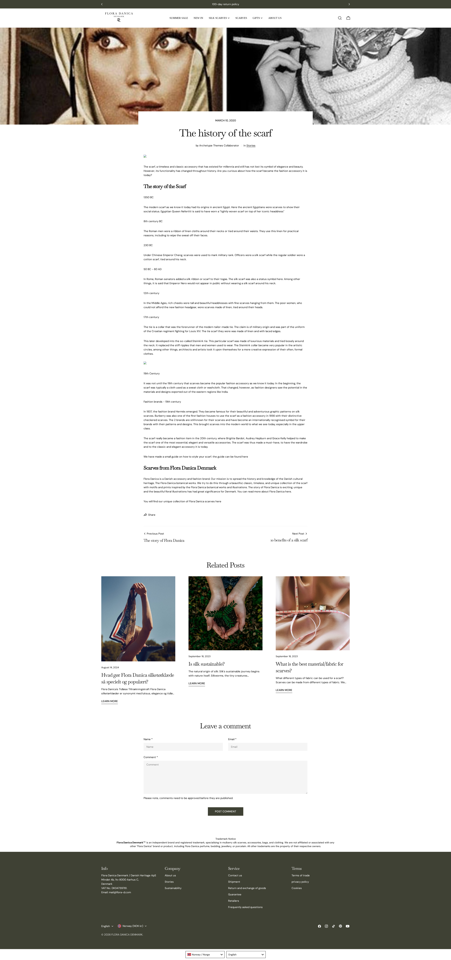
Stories (250, 145)
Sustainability (173, 888)
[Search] (339, 17)
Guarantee (234, 894)
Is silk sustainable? (207, 664)
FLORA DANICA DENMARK (127, 934)
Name (148, 739)
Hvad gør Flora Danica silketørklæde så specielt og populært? (137, 678)
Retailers (233, 901)
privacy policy (300, 882)
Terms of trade (301, 875)
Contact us (235, 875)
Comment (151, 757)
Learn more (109, 701)
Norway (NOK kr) (133, 926)
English (105, 926)
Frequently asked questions (245, 907)
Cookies (297, 888)
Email (232, 739)
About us (170, 875)
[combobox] (205, 954)
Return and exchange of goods (247, 888)
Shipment (234, 882)
